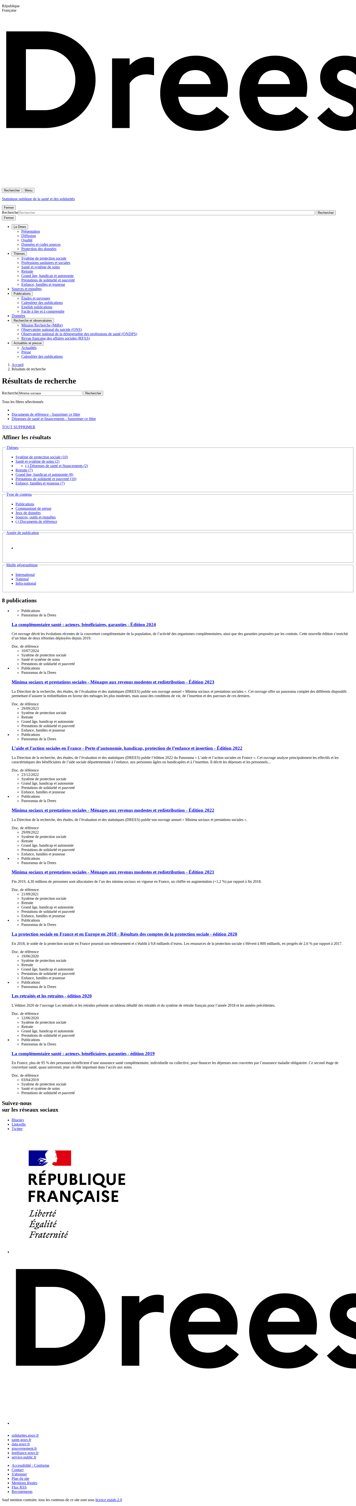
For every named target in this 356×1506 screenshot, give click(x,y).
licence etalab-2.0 (108, 1500)
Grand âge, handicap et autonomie (47, 276)
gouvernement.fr (24, 1448)
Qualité (26, 240)
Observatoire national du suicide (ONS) (51, 329)
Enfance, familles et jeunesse (43, 284)
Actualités (29, 348)
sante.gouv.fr (21, 1440)
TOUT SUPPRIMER (18, 427)
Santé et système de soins (40, 267)
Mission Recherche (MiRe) (42, 325)
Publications (22, 293)
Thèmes (19, 253)
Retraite (27, 271)
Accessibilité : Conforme (30, 1465)
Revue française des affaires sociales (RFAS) (55, 338)
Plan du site (20, 1478)
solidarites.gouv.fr (25, 1435)
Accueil (17, 365)
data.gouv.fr (21, 1444)
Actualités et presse (28, 343)
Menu (28, 190)
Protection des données (38, 249)
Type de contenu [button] (19, 494)
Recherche (10, 212)
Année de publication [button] (22, 533)
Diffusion (28, 236)
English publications (36, 307)
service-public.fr (24, 1457)
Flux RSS (19, 1487)
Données (18, 316)
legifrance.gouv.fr (25, 1453)
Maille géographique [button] (22, 565)
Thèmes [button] (12, 448)
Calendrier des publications (42, 303)
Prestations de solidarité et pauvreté (48, 280)
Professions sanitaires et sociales (45, 263)
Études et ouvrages (35, 298)
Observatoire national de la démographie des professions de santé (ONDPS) (79, 334)
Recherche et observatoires (33, 320)
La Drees (20, 227)
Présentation (30, 231)
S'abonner (19, 1474)
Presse (26, 352)
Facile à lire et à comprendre (42, 311)
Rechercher (12, 190)
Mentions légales (24, 1483)
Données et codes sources (41, 244)
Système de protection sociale (43, 258)
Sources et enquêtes (27, 289)
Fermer (9, 207)
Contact (17, 1470)
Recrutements (22, 1492)
